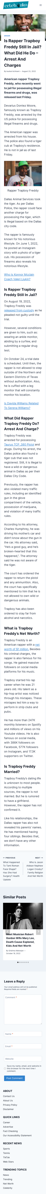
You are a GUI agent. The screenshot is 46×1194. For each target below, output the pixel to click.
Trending (7, 1179)
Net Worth (8, 1183)
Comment (11, 997)
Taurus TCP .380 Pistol (19, 444)
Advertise (8, 1127)
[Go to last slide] (7, 931)
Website (9, 1059)
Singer (7, 36)
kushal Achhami (13, 71)
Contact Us (9, 1096)
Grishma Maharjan (16, 951)
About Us (8, 1100)
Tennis (6, 1153)
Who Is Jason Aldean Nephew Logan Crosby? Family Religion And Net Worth (34, 867)
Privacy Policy (10, 1105)
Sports (6, 1148)
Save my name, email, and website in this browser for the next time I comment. (24, 1068)
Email (9, 1046)
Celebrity (7, 1188)
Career (6, 1122)
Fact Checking (10, 1131)
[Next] (38, 931)
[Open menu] (40, 5)
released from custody (19, 310)
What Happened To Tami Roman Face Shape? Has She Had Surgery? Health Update (11, 869)
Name (9, 1034)
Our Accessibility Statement (17, 1135)
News (6, 1175)
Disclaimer (8, 1109)
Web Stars (8, 1161)
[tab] (18, 962)
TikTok (6, 1157)
